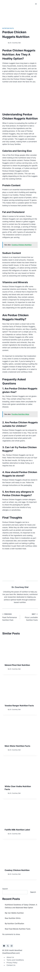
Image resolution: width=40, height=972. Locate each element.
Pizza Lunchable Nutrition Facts (31, 617)
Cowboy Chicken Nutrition (17, 870)
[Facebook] (4, 945)
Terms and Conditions (15, 960)
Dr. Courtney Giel (15, 43)
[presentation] (20, 649)
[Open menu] (36, 3)
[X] (7, 945)
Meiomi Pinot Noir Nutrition (17, 665)
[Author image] (4, 42)
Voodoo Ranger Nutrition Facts (19, 705)
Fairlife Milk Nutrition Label (17, 830)
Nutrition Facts (8, 28)
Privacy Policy (12, 963)
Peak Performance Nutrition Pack (9, 617)
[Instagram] (11, 945)
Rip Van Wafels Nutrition (14, 913)
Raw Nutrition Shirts (12, 918)
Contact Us (11, 965)
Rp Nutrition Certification (14, 924)
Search (5, 889)
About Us (10, 957)
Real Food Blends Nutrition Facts (17, 929)
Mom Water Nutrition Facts (17, 746)
